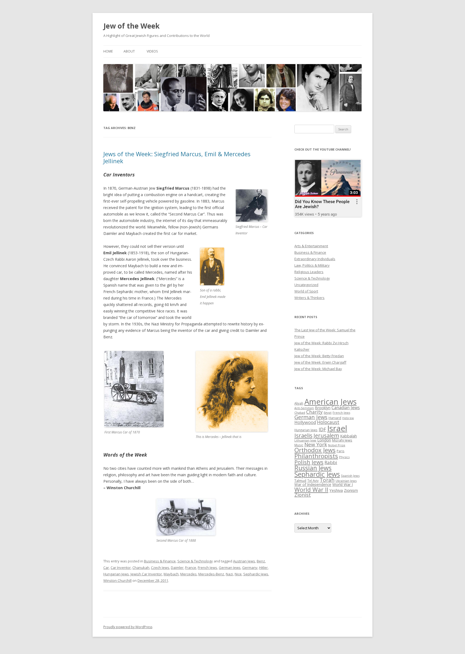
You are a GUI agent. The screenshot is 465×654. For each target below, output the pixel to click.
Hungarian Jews (116, 574)
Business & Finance (160, 561)
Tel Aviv (313, 480)
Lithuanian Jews (305, 440)
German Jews (230, 567)
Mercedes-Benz (211, 574)
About (129, 51)
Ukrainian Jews (346, 481)
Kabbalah (348, 436)
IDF (322, 429)
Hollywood (305, 422)
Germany (250, 567)
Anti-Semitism (304, 408)
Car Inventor (121, 567)
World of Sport (306, 291)
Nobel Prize (336, 445)
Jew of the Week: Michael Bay (318, 368)
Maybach (171, 574)
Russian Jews (313, 468)
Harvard (335, 418)
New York (315, 444)
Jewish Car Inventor (146, 574)
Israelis (303, 435)
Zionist (302, 494)
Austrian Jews (244, 561)
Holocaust (328, 422)
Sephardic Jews (255, 574)
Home (108, 51)
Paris (340, 451)
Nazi (229, 574)
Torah (327, 479)
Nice (238, 574)
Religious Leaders (308, 271)
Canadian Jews (346, 408)
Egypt (328, 413)
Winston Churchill (117, 580)
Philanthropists (316, 456)
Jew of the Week (131, 26)
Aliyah (298, 403)
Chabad (299, 413)
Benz (261, 561)
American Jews (330, 401)
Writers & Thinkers (309, 297)
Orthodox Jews (315, 450)
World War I (342, 484)
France (190, 567)
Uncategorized (306, 284)
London (324, 440)
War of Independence (312, 484)
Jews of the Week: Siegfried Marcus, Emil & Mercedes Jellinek (177, 157)
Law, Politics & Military (312, 265)
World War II (311, 489)
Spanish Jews (350, 476)
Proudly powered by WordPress (127, 627)
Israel (337, 428)
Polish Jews (308, 462)
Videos (152, 51)
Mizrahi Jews (342, 440)
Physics (344, 457)
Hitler (263, 567)
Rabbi (331, 462)
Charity (314, 412)
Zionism (351, 490)
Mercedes (188, 574)
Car (106, 567)
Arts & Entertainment (311, 245)
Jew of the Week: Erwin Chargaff (320, 362)
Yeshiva (336, 490)
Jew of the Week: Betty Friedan (319, 355)
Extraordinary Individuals (314, 258)
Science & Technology (195, 561)
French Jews (207, 567)
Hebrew (348, 418)
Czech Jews (160, 567)
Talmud (300, 480)
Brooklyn (322, 407)
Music (298, 445)
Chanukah (140, 567)
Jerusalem (326, 435)
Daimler (177, 567)
